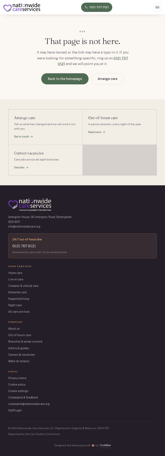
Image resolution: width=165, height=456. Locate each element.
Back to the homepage (65, 79)
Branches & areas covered (25, 341)
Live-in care (15, 279)
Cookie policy (17, 384)
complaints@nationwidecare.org (29, 404)
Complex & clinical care (23, 285)
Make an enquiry (18, 361)
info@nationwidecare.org (24, 226)
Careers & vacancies (21, 354)
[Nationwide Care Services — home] (21, 7)
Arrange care (107, 79)
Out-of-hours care (19, 335)
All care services (19, 311)
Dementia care (17, 292)
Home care (15, 273)
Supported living (18, 298)
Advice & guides (18, 348)
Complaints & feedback (23, 397)
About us (14, 328)
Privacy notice (17, 378)
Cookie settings (18, 391)
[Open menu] (157, 7)
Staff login (15, 410)
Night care (15, 305)
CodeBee (105, 445)
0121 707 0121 (24, 245)
